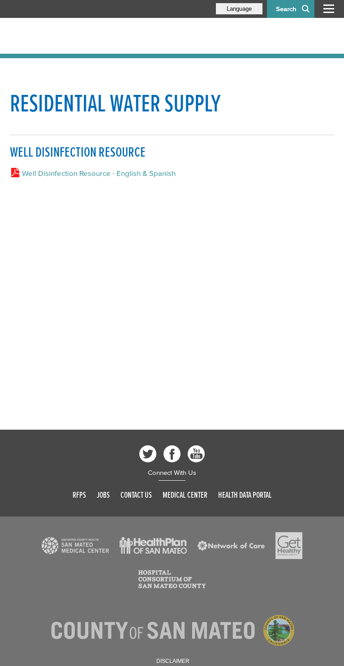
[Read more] (75, 545)
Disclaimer (172, 661)
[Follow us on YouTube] (196, 453)
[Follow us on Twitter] (147, 453)
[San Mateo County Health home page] (68, 36)
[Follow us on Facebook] (172, 453)
